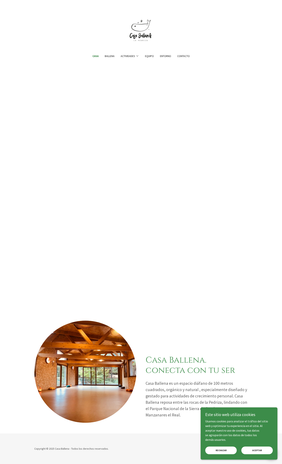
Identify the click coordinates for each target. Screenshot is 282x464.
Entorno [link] (165, 56)
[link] (141, 29)
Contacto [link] (183, 56)
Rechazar (221, 450)
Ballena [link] (110, 56)
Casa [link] (95, 56)
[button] (130, 56)
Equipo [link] (149, 56)
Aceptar (257, 450)
